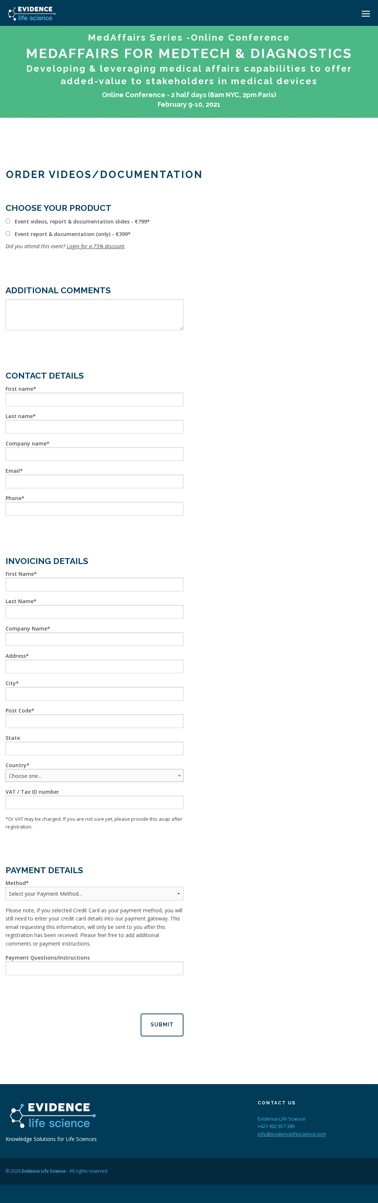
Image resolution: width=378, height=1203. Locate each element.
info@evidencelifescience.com (292, 1134)
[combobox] (94, 775)
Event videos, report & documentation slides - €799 (81, 221)
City (11, 683)
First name (19, 388)
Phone (13, 498)
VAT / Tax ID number (32, 791)
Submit (162, 1025)
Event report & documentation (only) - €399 (71, 233)
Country (16, 765)
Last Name (20, 601)
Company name (26, 443)
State (13, 737)
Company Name (26, 628)
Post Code (18, 710)
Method (16, 882)
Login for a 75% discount (95, 246)
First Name (20, 573)
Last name (19, 416)
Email (13, 470)
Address (16, 655)
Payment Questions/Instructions (48, 957)
